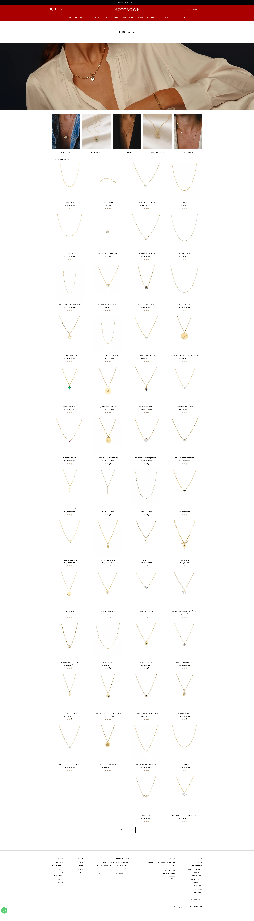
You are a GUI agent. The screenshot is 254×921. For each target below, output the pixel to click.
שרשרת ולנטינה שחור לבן (146, 304)
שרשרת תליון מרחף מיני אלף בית (69, 304)
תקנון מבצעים (198, 882)
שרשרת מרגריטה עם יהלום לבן (108, 304)
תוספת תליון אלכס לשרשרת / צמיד (108, 253)
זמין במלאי (154, 17)
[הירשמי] (99, 873)
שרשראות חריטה (66, 152)
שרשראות (80, 869)
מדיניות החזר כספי (196, 879)
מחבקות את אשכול (57, 865)
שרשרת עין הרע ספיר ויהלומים (184, 662)
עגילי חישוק (59, 862)
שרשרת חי (146, 560)
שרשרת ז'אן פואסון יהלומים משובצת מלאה (184, 815)
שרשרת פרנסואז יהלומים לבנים (146, 355)
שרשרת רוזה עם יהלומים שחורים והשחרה (108, 713)
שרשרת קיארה (69, 611)
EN (70, 17)
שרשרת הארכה (108, 202)
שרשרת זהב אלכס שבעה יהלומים (146, 508)
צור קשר (199, 862)
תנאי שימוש (198, 889)
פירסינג (61, 872)
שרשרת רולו (69, 253)
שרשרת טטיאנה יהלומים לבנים (184, 457)
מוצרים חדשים (58, 875)
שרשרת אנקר (184, 764)
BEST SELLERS (179, 17)
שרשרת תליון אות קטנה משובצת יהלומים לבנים (184, 611)
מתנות (116, 17)
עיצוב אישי (60, 882)
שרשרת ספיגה (184, 202)
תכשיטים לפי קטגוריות (128, 17)
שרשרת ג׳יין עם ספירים (146, 406)
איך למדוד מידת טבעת (195, 869)
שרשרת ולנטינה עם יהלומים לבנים (69, 662)
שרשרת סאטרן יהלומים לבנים (146, 253)
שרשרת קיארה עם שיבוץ (108, 406)
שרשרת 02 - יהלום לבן (108, 611)
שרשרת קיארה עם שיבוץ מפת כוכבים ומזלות (184, 355)
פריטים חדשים (143, 17)
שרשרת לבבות (107, 662)
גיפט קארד (60, 879)
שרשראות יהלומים (127, 152)
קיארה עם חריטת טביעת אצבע (107, 764)
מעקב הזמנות (79, 17)
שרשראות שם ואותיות (157, 152)
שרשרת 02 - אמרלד (146, 662)
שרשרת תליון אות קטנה (69, 355)
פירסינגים (98, 17)
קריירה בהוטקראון (196, 899)
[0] (57, 10)
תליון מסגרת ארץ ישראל (69, 508)
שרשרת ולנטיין (184, 560)
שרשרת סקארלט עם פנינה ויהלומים (146, 457)
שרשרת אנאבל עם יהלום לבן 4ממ (146, 764)
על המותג (107, 17)
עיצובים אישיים (165, 17)
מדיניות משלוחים (196, 875)
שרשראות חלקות (188, 152)
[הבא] (116, 830)
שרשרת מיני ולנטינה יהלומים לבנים (70, 764)
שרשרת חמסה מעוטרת (108, 560)
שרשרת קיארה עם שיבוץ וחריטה (108, 457)
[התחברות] (61, 9)
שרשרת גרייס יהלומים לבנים (184, 406)
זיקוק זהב (89, 17)
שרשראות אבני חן (96, 152)
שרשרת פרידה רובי (69, 457)
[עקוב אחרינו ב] (172, 879)
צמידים (80, 872)
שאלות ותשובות (197, 865)
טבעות (81, 862)
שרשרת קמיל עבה (184, 304)
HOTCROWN (197, 906)
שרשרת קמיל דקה (184, 253)
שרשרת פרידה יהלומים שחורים (184, 508)
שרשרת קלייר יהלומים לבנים (108, 508)
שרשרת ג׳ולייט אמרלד (69, 406)
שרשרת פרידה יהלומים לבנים (146, 202)
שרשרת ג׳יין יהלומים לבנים (184, 713)
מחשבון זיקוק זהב (196, 872)
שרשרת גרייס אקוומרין (146, 611)
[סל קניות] (53, 10)
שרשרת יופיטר (146, 815)
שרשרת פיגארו (69, 202)
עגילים (81, 865)
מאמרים (199, 895)
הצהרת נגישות (197, 892)
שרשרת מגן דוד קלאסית (69, 560)
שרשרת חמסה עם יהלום (69, 713)
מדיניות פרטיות (197, 885)
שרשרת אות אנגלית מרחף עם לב (108, 355)
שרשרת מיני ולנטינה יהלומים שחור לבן (146, 713)
